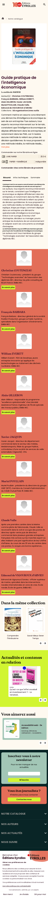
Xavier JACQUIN (24, 102)
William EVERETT (26, 99)
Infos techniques (20, 177)
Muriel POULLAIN (8, 105)
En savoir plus (8, 287)
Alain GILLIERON (8, 102)
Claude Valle (23, 105)
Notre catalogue (15, 19)
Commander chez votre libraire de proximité (22, 168)
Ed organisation (20, 110)
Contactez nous (24, 799)
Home (2, 19)
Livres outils (33, 110)
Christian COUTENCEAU (22, 96)
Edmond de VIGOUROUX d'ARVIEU (16, 108)
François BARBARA (9, 99)
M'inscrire (24, 780)
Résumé (7, 177)
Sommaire (35, 177)
